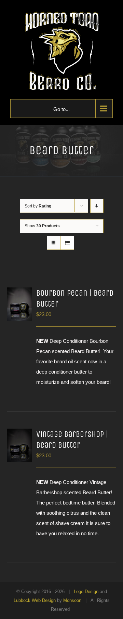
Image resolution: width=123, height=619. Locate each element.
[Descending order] (97, 206)
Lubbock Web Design (35, 600)
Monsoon (72, 600)
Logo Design (86, 591)
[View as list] (67, 243)
